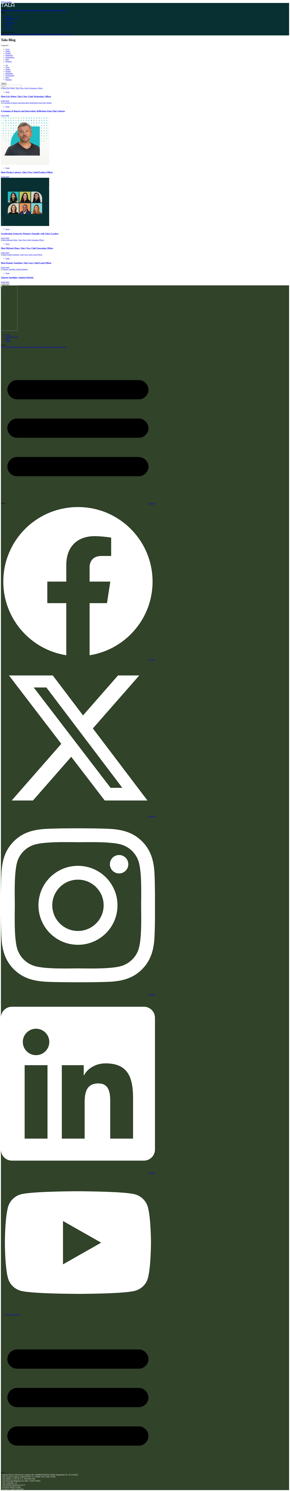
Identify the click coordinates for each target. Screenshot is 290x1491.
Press (7, 20)
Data (7, 59)
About (7, 16)
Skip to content (6, 2)
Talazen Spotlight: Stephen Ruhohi (17, 277)
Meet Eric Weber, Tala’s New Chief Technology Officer (26, 96)
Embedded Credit (11, 18)
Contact (8, 28)
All (6, 65)
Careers (8, 24)
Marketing (9, 55)
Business (8, 61)
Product (8, 53)
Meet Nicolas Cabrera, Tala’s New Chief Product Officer (27, 172)
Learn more (5, 101)
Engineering (9, 57)
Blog (7, 26)
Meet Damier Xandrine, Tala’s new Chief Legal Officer (26, 263)
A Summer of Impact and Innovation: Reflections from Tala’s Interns (33, 111)
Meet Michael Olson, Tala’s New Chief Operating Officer (27, 248)
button (4, 84)
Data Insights (10, 22)
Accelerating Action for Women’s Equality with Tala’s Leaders (29, 233)
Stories (7, 51)
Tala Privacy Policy (12, 1315)
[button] (78, 12)
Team (7, 49)
